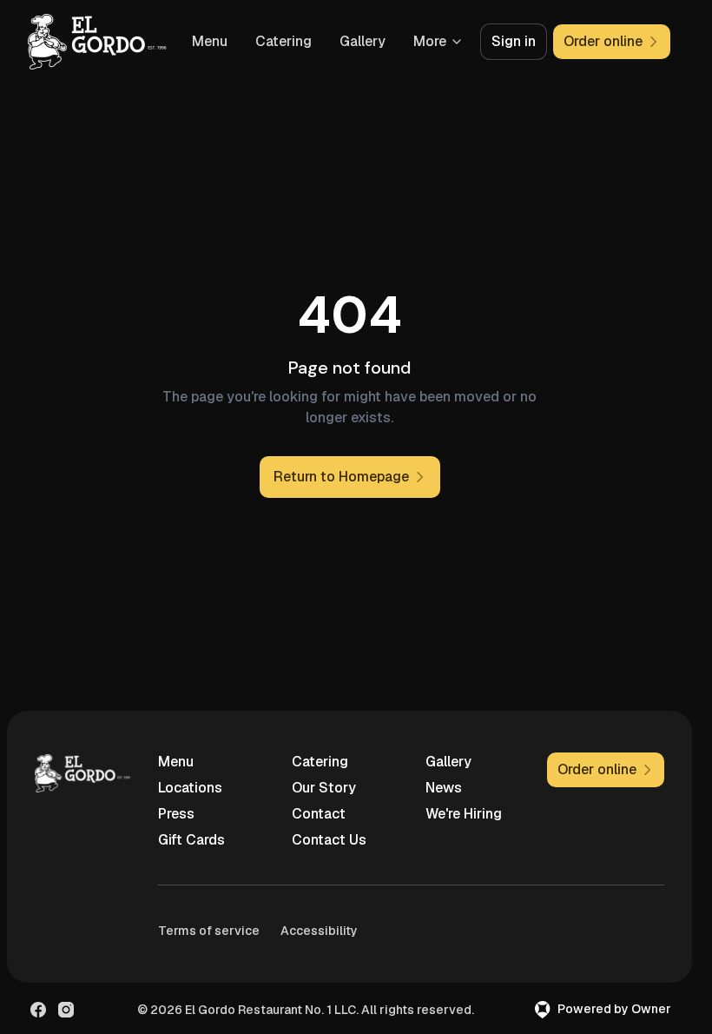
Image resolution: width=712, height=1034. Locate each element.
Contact (319, 814)
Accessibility (319, 930)
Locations (190, 788)
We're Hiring (463, 814)
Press (176, 814)
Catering (283, 41)
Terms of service (209, 930)
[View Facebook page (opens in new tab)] (38, 1009)
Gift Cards (191, 840)
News (443, 788)
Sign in (513, 41)
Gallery (363, 41)
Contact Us (329, 840)
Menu (209, 41)
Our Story (324, 788)
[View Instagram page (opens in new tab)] (66, 1009)
